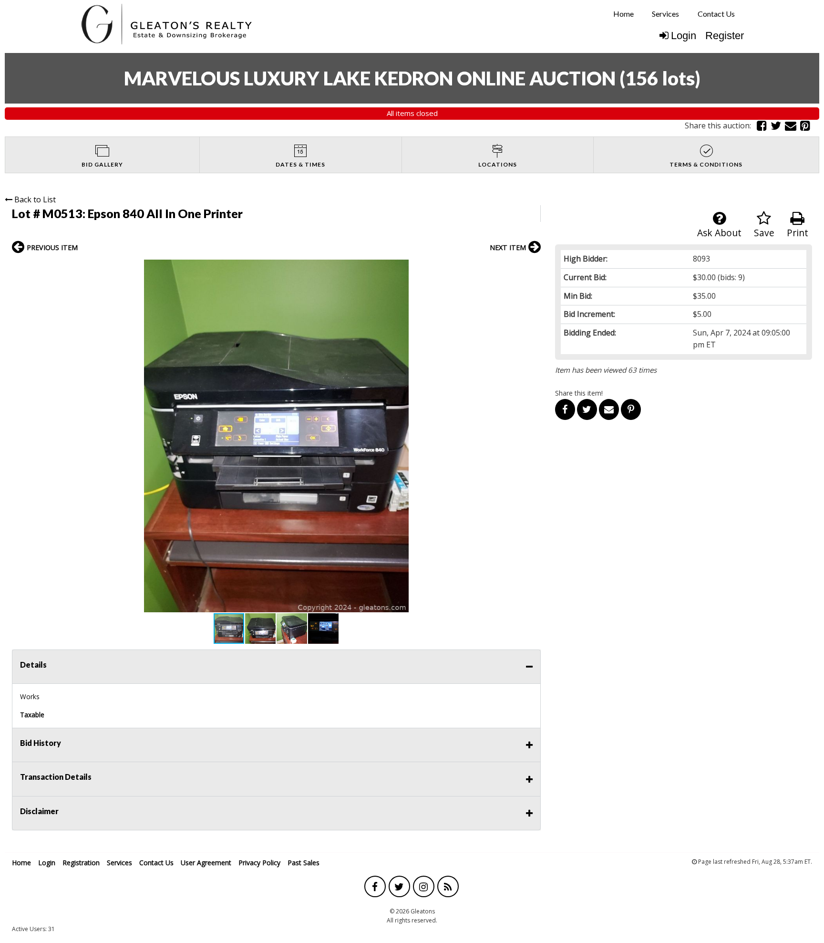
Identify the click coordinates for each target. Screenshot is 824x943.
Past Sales (303, 862)
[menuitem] (623, 14)
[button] (532, 268)
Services (665, 13)
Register (724, 36)
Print (797, 232)
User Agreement (206, 862)
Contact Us (716, 13)
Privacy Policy (259, 862)
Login (683, 36)
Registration (81, 862)
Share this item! (579, 393)
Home (623, 13)
